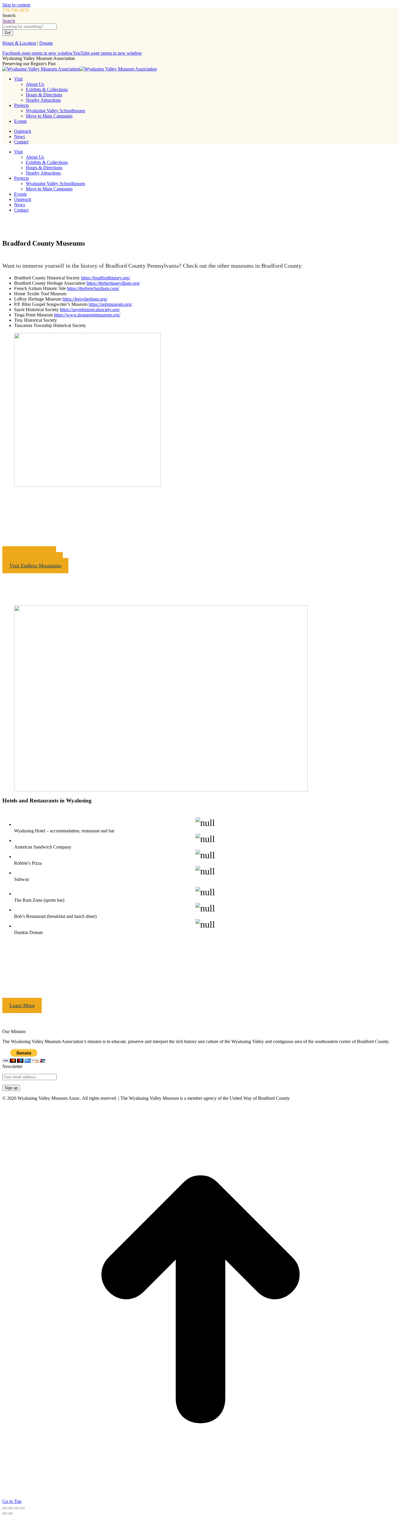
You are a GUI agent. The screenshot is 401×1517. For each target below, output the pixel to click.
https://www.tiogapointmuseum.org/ (87, 314)
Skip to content (16, 4)
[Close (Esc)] (4, 1508)
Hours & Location (19, 43)
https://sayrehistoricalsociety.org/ (90, 309)
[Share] (10, 1508)
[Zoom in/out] (22, 1508)
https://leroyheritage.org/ (85, 298)
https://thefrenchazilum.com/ (93, 288)
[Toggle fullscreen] (16, 1508)
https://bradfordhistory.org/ (105, 277)
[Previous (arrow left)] (4, 1513)
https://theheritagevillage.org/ (113, 283)
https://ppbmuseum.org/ (110, 304)
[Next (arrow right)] (10, 1513)
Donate (46, 43)
